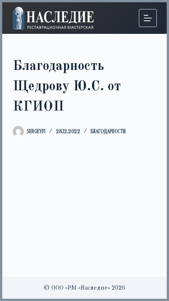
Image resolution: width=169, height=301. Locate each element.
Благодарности (108, 131)
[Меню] (148, 18)
